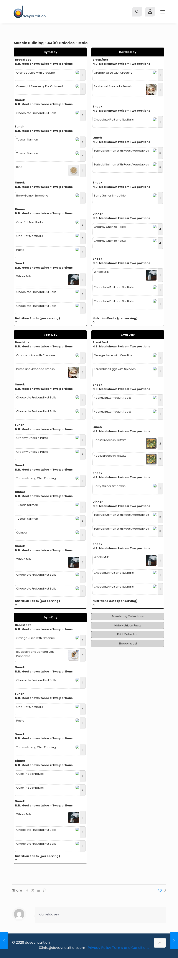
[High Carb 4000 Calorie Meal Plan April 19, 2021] (4, 940)
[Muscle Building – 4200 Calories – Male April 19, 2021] (174, 940)
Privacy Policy (99, 947)
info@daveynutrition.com (63, 947)
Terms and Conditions (130, 947)
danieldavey (49, 914)
